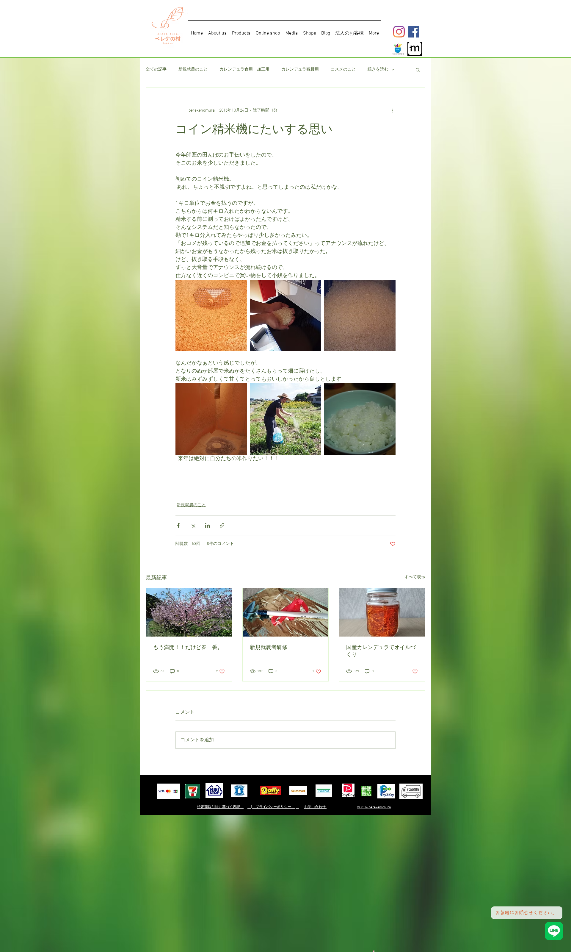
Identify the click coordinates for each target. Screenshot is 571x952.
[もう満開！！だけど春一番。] (189, 612)
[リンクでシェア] (222, 525)
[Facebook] (413, 31)
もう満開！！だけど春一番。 (188, 647)
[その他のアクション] (392, 110)
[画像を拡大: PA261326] (360, 419)
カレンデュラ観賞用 (300, 69)
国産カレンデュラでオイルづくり (381, 650)
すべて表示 (414, 577)
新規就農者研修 (268, 647)
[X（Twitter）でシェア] (193, 525)
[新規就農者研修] (286, 612)
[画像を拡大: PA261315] (211, 419)
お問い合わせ (315, 807)
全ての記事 (156, 69)
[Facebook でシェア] (178, 525)
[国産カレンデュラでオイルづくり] (382, 612)
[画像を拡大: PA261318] (285, 419)
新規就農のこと (193, 69)
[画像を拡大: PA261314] (211, 315)
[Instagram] (399, 31)
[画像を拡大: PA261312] (360, 315)
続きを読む (378, 69)
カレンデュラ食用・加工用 (244, 69)
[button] (418, 69)
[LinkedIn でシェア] (207, 525)
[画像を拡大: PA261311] (285, 315)
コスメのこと (343, 69)
